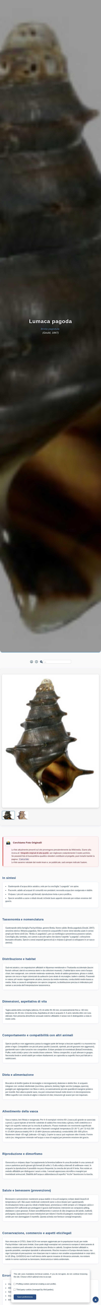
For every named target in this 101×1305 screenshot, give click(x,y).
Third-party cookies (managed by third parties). (35, 1289)
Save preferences (25, 1297)
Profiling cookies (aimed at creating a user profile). (36, 1284)
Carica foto (24, 859)
